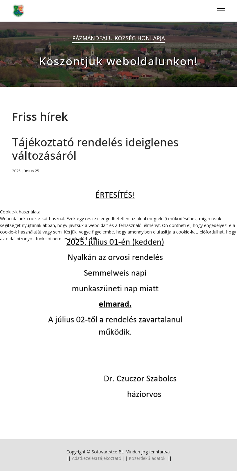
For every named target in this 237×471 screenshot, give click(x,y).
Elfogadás (31, 252)
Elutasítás (93, 252)
